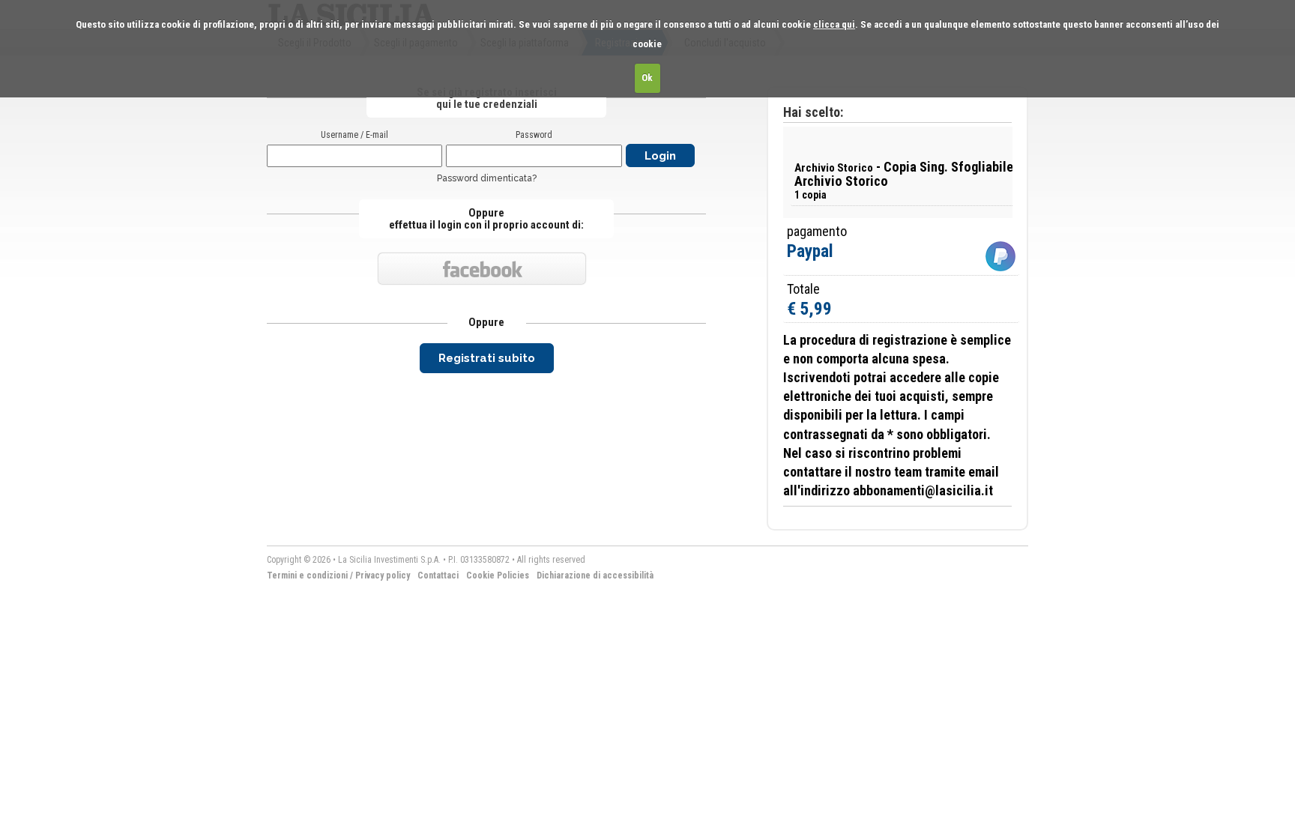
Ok (647, 77)
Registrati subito (486, 358)
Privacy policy (382, 575)
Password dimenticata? (487, 178)
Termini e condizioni (307, 575)
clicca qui (834, 24)
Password (534, 135)
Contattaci (438, 575)
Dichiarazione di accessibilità (595, 575)
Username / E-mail (354, 135)
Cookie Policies (497, 575)
